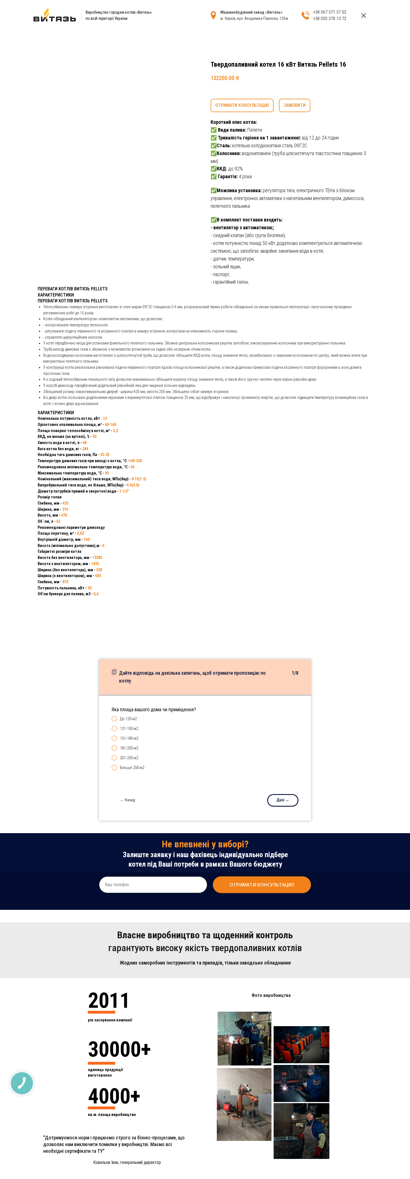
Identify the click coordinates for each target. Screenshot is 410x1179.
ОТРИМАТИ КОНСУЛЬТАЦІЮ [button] (242, 105)
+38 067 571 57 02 (329, 12)
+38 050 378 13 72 (329, 18)
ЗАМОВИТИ (295, 105)
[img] (364, 15)
